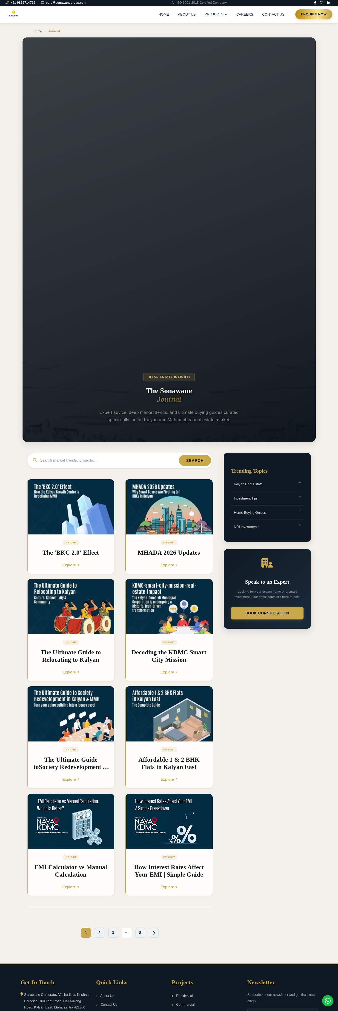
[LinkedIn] (328, 3)
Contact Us (273, 14)
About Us (187, 14)
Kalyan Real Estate (248, 484)
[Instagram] (321, 3)
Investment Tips (246, 498)
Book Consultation (267, 613)
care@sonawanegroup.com (66, 2)
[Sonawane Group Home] (13, 14)
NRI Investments (246, 527)
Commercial (185, 1004)
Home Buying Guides (250, 512)
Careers (244, 14)
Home (163, 14)
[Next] (154, 933)
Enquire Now (314, 14)
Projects (214, 14)
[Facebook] (315, 3)
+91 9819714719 (23, 2)
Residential (184, 996)
